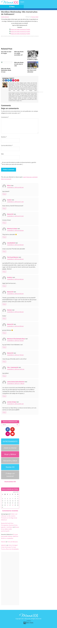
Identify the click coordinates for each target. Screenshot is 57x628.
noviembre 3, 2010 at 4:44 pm (15, 279)
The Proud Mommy (12, 257)
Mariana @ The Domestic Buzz (16, 338)
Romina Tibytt (34, 17)
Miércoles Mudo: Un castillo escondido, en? (19, 53)
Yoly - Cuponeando (12, 367)
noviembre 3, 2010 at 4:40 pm (15, 259)
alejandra (3, 545)
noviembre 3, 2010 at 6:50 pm (15, 326)
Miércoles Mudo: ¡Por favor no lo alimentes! (32, 70)
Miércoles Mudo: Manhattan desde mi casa (6, 70)
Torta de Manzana (13, 542)
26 (7, 505)
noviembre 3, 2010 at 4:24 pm (15, 230)
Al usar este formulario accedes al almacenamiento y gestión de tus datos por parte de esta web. (19, 163)
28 (12, 505)
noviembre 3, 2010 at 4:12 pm (15, 216)
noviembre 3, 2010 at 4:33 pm (15, 245)
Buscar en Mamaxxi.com (10, 421)
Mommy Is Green (12, 228)
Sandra (9, 200)
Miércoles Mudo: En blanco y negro (32, 58)
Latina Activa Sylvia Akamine (15, 381)
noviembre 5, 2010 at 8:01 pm (15, 404)
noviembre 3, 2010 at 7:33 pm (15, 355)
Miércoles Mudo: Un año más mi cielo (19, 64)
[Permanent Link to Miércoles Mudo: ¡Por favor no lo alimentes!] (32, 64)
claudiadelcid (11, 243)
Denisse (9, 310)
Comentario (5, 117)
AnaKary (9, 277)
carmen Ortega (11, 402)
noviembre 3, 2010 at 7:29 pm (15, 340)
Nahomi (3, 542)
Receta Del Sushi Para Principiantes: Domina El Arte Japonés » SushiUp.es (9, 525)
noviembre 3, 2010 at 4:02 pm (15, 187)
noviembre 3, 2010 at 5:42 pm (15, 312)
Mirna (9, 185)
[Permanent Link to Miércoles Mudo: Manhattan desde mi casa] (6, 64)
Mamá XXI (10, 214)
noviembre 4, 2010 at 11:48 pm (15, 383)
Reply (4, 194)
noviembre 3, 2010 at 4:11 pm (15, 202)
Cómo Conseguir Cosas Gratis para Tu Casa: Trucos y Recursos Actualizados (10, 547)
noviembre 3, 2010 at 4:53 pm (15, 293)
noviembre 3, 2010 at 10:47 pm (15, 369)
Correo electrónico (7, 145)
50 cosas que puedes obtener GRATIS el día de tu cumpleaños (9, 536)
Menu (12, 6)
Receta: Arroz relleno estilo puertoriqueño (10, 529)
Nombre (4, 137)
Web (2, 154)
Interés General (5, 17)
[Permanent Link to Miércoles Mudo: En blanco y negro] (32, 53)
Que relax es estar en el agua (6, 52)
